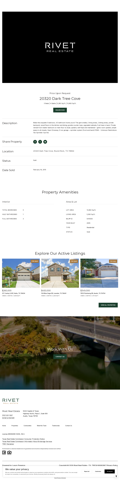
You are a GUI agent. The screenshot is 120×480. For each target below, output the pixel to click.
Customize (98, 471)
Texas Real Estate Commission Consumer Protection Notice (23, 439)
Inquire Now (60, 110)
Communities (27, 425)
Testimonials (56, 425)
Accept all (109, 471)
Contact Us (68, 425)
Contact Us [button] (60, 356)
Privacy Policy (112, 465)
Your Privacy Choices (60, 478)
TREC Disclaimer (8, 444)
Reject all (86, 471)
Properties (15, 425)
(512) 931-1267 (7, 415)
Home (4, 425)
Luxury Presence (18, 465)
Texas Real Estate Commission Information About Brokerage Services (27, 441)
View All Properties (108, 305)
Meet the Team (41, 425)
